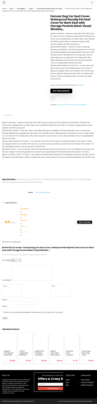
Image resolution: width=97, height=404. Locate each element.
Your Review (7, 280)
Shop (11, 9)
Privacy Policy (85, 380)
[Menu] (4, 2)
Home (4, 9)
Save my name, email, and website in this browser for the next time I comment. (33, 312)
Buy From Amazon (61, 91)
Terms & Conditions (87, 382)
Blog (67, 385)
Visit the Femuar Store (43, 192)
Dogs (31, 9)
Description (8, 115)
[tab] (8, 115)
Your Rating (6, 260)
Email (4, 306)
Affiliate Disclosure (87, 385)
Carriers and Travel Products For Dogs (49, 9)
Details (81, 85)
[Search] (92, 2)
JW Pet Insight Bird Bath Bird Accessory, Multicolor (23, 355)
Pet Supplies (21, 9)
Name (5, 300)
